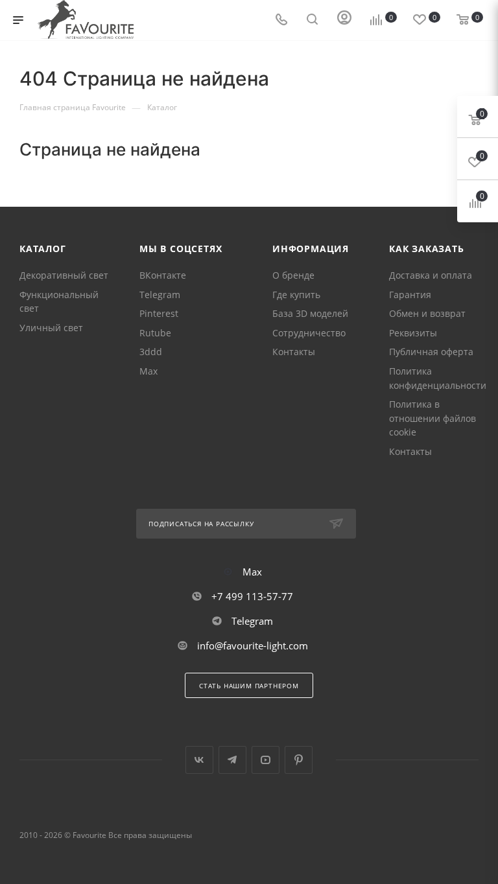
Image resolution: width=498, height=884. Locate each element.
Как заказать (426, 248)
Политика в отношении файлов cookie (432, 418)
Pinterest (158, 313)
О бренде (293, 275)
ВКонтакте (162, 275)
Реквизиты (413, 333)
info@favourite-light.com (252, 645)
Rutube (155, 333)
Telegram (159, 294)
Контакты (293, 351)
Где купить (296, 294)
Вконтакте (199, 760)
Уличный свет (51, 327)
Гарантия (410, 294)
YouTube (265, 760)
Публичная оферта (431, 351)
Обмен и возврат (427, 313)
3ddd (150, 351)
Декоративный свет (63, 275)
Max (148, 371)
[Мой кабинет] (344, 20)
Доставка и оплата (430, 275)
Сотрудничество (309, 333)
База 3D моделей (310, 313)
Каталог (42, 248)
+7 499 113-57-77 (252, 596)
